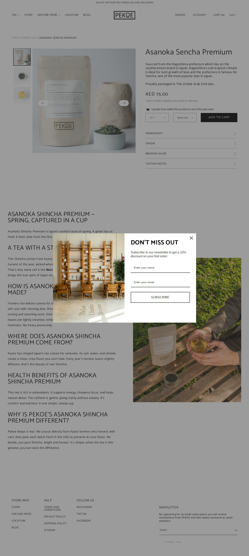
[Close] (191, 238)
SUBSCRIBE (160, 297)
